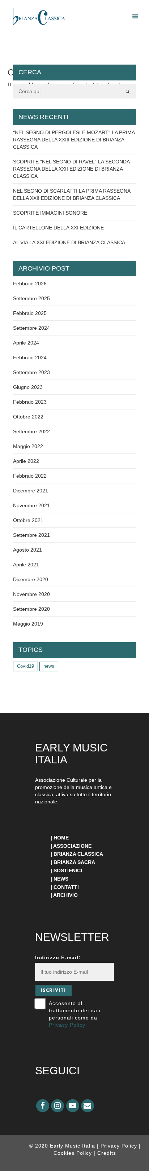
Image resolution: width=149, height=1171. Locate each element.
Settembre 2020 (31, 609)
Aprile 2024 (26, 343)
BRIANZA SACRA (74, 862)
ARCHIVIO (65, 895)
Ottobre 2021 (28, 520)
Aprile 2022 (26, 461)
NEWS (61, 879)
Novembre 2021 (31, 505)
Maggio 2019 (28, 624)
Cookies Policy (74, 1153)
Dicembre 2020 (30, 579)
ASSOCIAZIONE (72, 846)
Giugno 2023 (28, 387)
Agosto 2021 (27, 550)
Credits (106, 1153)
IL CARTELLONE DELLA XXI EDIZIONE (58, 228)
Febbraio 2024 (30, 357)
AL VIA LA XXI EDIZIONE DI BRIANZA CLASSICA (69, 242)
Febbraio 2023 (30, 402)
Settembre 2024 (31, 328)
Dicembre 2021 (30, 491)
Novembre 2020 (31, 594)
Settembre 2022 (31, 431)
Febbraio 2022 (30, 476)
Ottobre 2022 (28, 417)
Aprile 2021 (26, 564)
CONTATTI (66, 887)
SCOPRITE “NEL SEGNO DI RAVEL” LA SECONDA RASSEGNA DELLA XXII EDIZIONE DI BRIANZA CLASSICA (71, 169)
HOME (61, 838)
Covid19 (25, 666)
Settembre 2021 (31, 535)
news (48, 666)
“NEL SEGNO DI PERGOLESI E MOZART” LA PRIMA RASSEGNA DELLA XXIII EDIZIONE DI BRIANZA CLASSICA (74, 140)
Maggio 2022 (28, 446)
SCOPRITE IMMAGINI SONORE (50, 213)
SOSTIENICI (68, 870)
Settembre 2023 (31, 372)
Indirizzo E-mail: (58, 957)
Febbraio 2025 (30, 313)
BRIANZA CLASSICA (78, 854)
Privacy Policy (67, 1025)
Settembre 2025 (31, 298)
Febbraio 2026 (30, 283)
